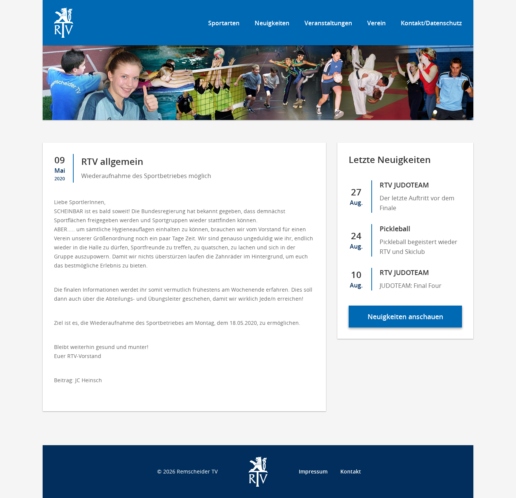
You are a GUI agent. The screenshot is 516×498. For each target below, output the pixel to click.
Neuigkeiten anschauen (405, 316)
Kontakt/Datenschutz (431, 23)
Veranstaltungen (328, 23)
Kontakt (350, 471)
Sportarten (223, 23)
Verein (376, 23)
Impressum (313, 471)
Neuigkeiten (272, 23)
